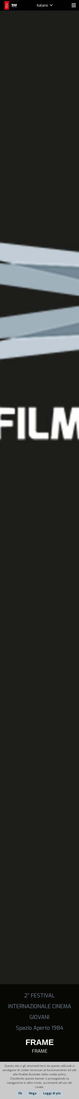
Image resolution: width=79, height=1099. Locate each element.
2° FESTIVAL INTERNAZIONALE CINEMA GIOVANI (39, 1006)
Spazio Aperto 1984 (39, 1027)
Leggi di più (52, 1093)
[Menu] (73, 5)
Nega (32, 1093)
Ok (20, 1093)
